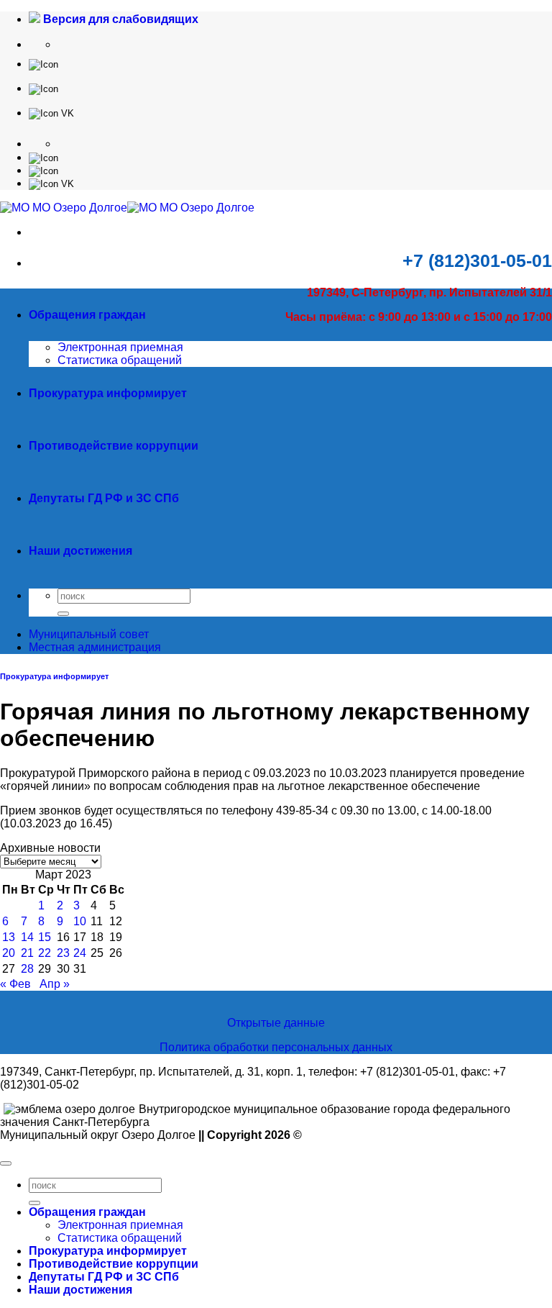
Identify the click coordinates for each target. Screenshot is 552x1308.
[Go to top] (6, 1163)
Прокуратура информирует (108, 393)
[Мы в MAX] (43, 88)
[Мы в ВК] (51, 112)
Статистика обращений (120, 360)
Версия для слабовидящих (119, 19)
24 (79, 953)
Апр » (55, 984)
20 (8, 953)
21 (27, 953)
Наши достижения (80, 551)
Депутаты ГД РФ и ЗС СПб (104, 498)
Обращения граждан (87, 315)
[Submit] (63, 614)
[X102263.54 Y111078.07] (43, 64)
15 (44, 937)
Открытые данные (276, 1023)
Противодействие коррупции (113, 446)
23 (63, 953)
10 (79, 921)
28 (27, 969)
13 (8, 937)
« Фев (15, 984)
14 (27, 937)
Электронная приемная (120, 347)
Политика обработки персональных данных (276, 1047)
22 (44, 953)
